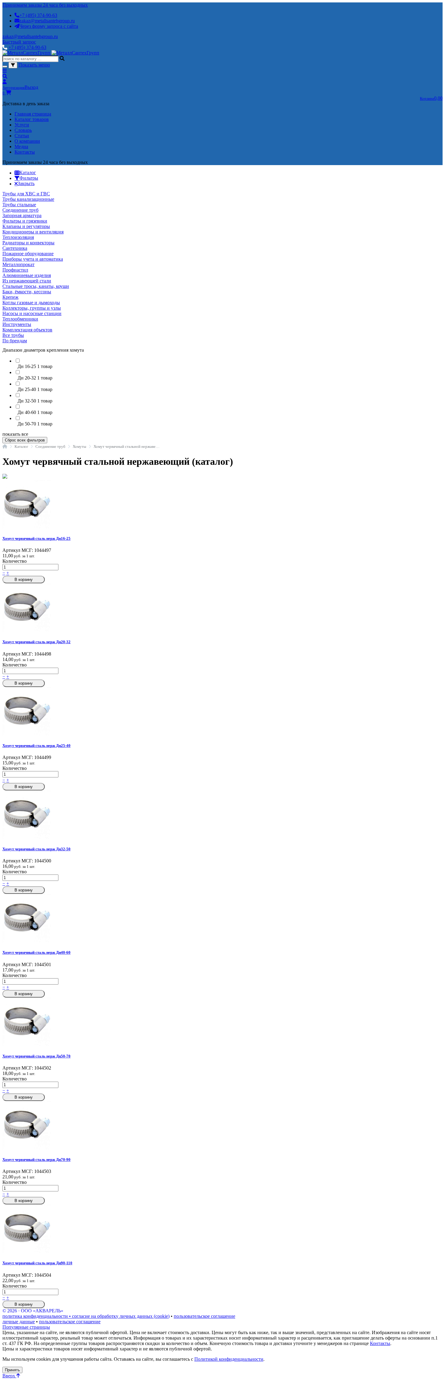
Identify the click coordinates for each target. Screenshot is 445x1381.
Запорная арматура (21, 215)
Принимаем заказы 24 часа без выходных (45, 5)
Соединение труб (20, 210)
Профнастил (15, 269)
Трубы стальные (19, 204)
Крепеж (10, 297)
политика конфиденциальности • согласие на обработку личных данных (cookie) (86, 1316)
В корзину (24, 579)
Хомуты (79, 446)
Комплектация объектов (27, 329)
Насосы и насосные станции (31, 313)
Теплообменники (20, 318)
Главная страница (33, 113)
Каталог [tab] (27, 172)
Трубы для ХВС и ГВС (26, 193)
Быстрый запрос (19, 41)
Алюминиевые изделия (26, 275)
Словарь (23, 130)
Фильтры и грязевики (24, 220)
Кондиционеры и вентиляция (33, 231)
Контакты (25, 152)
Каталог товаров (32, 119)
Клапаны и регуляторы (26, 226)
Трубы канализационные (28, 199)
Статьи (22, 135)
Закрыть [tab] (26, 183)
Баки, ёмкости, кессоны (26, 291)
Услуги (22, 124)
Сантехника (14, 248)
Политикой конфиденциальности (228, 1359)
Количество (14, 561)
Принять (12, 1370)
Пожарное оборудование (28, 253)
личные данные (18, 1321)
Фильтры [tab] (28, 178)
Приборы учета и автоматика (32, 259)
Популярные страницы (26, 1327)
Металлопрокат (18, 264)
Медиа (21, 146)
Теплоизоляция (18, 237)
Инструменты (16, 324)
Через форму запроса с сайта (48, 26)
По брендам (14, 340)
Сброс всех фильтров (25, 440)
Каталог (21, 446)
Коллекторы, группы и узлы (31, 308)
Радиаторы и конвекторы (28, 242)
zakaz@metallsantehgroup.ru (47, 20)
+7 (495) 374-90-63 (38, 15)
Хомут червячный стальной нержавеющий (128, 446)
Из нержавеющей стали (26, 280)
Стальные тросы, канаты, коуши (35, 286)
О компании (27, 141)
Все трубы (13, 335)
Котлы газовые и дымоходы (31, 302)
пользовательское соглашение (204, 1316)
